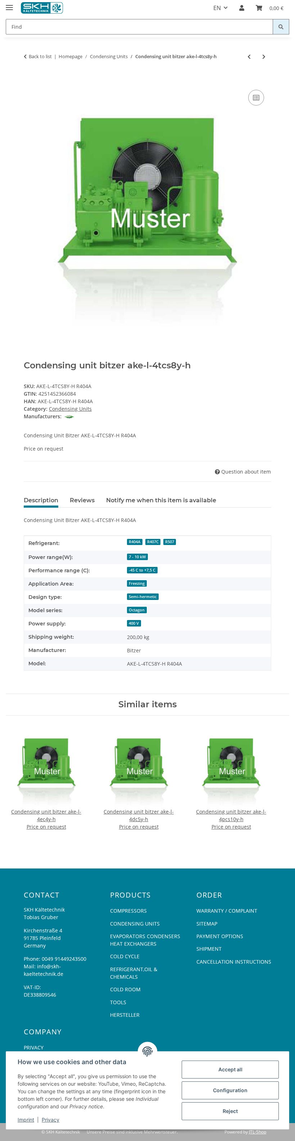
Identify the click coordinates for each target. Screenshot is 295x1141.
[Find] (281, 26)
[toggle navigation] (9, 4)
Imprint (26, 1120)
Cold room (125, 989)
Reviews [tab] (82, 500)
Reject (230, 1111)
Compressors (128, 910)
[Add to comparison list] (256, 98)
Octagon (137, 610)
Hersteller (125, 1014)
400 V (134, 623)
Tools (118, 1002)
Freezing (137, 583)
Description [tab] (41, 500)
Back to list (40, 56)
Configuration (230, 1090)
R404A (134, 541)
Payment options (219, 936)
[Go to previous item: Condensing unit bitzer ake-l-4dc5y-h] (249, 56)
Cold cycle (125, 956)
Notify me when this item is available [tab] (161, 500)
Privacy (50, 1120)
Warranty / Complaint (226, 910)
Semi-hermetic (142, 596)
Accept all (230, 1069)
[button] (241, 8)
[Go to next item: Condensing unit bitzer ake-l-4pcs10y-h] (264, 56)
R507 (169, 541)
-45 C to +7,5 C (142, 570)
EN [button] (217, 8)
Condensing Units (70, 408)
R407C (153, 541)
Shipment (209, 948)
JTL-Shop (257, 1132)
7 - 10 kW (137, 556)
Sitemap (206, 923)
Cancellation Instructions (233, 961)
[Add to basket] (29, 80)
